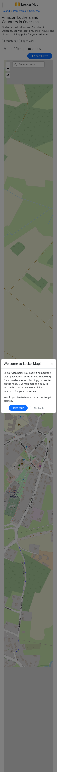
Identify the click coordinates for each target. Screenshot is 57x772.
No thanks (39, 408)
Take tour (18, 408)
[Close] (52, 363)
